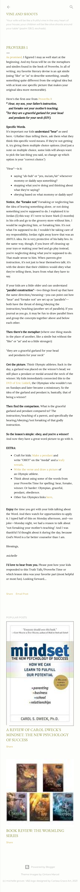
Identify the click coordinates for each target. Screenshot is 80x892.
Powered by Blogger (43, 866)
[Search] (71, 6)
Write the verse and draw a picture (36, 469)
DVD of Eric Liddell (18, 383)
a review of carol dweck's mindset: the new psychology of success (37, 734)
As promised (14, 57)
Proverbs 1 (44, 99)
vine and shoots (21, 14)
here (49, 497)
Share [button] (9, 593)
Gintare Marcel (50, 874)
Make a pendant (42, 455)
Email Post (22, 593)
